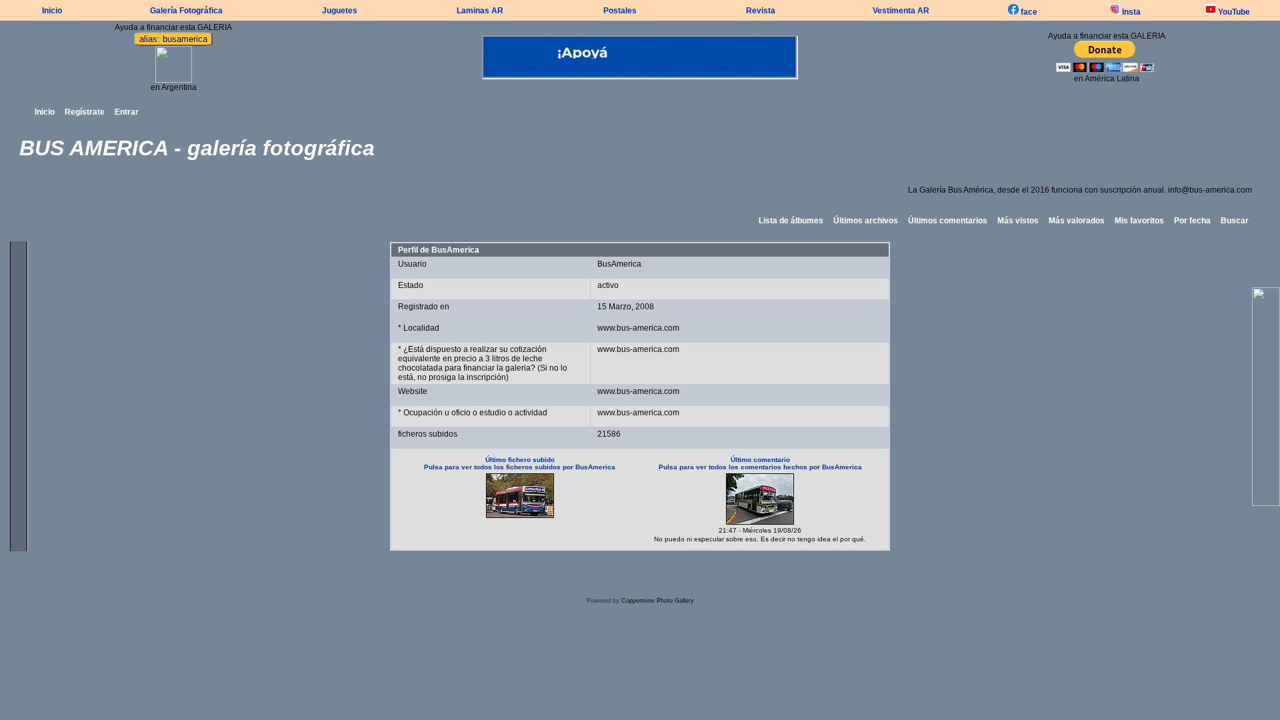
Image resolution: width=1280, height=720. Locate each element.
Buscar (1235, 220)
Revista (760, 10)
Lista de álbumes (791, 220)
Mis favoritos (1139, 220)
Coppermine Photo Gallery (657, 600)
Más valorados (1077, 220)
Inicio (52, 10)
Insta (1130, 12)
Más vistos (1018, 220)
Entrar (127, 112)
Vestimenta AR (901, 10)
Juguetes (339, 10)
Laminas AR (480, 10)
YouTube (1233, 12)
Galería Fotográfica (186, 10)
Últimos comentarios (947, 220)
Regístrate (85, 112)
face (1028, 12)
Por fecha (1192, 220)
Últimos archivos (865, 220)
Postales (620, 10)
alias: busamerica (173, 39)
